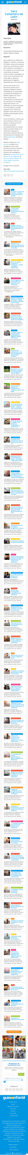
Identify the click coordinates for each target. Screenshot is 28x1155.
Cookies (13, 1104)
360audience (18, 1153)
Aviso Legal (13, 1108)
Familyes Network (13, 1144)
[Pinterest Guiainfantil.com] (10, 1090)
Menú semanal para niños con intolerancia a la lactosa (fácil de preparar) (8, 1055)
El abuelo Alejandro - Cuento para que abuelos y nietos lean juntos (8, 1043)
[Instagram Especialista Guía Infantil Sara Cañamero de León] (8, 175)
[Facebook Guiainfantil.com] (7, 1090)
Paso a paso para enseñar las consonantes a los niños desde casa (20, 1043)
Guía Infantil (13, 1147)
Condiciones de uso (8, 1080)
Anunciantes (13, 1113)
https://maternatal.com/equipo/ (14, 171)
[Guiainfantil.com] (14, 3)
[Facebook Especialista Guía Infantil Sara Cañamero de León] (5, 175)
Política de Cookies (17, 1080)
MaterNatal (11, 137)
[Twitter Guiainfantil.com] (17, 1090)
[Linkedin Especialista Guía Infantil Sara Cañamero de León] (12, 175)
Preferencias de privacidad (16, 1078)
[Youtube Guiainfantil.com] (21, 1090)
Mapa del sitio (14, 1115)
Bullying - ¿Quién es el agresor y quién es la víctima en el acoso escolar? (20, 1055)
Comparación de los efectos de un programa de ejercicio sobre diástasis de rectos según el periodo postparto (14, 158)
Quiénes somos (13, 1102)
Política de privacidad (13, 1106)
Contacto (13, 1111)
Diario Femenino (14, 1149)
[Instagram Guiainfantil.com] (14, 1090)
